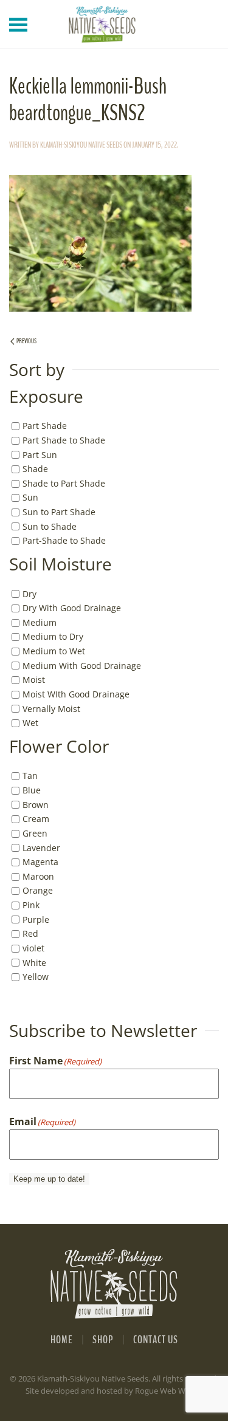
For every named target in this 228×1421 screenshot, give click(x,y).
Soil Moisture (60, 564)
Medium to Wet (53, 651)
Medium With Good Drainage (81, 665)
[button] (18, 24)
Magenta (40, 862)
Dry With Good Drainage (71, 608)
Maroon (38, 876)
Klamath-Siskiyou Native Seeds (81, 145)
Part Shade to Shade (63, 440)
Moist (33, 679)
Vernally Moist (51, 708)
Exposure (46, 396)
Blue (31, 790)
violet (33, 948)
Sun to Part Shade (58, 512)
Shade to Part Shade (63, 483)
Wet (30, 722)
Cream (35, 818)
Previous (26, 341)
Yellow (35, 976)
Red (30, 933)
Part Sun (39, 454)
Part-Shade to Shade (64, 540)
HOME (61, 1339)
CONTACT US (155, 1339)
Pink (31, 905)
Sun (30, 497)
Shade (35, 468)
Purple (35, 919)
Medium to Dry (52, 636)
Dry (29, 593)
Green (34, 833)
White (34, 962)
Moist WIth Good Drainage (76, 694)
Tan (30, 775)
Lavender (41, 847)
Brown (35, 804)
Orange (37, 890)
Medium (39, 622)
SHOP (103, 1339)
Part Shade (44, 425)
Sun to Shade (49, 526)
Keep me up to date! (49, 1178)
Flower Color (59, 746)
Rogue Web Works (168, 1390)
